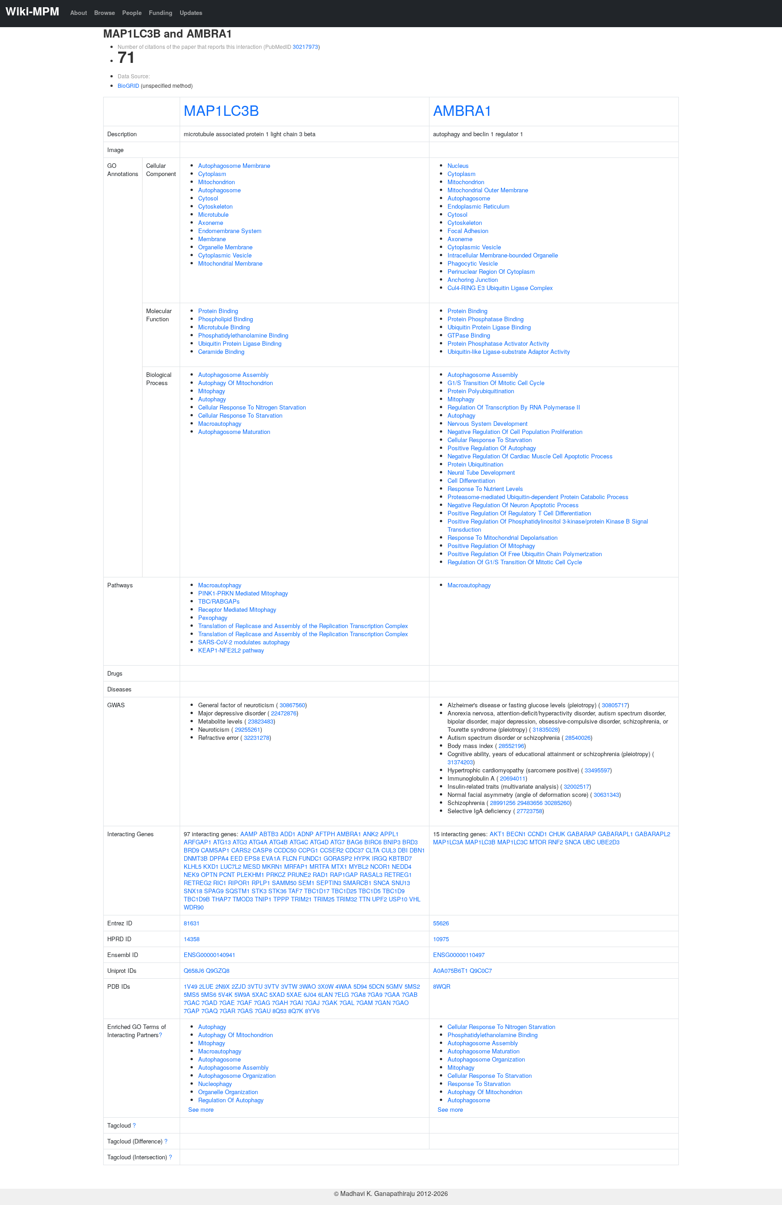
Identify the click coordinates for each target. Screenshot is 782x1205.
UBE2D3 (608, 842)
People (132, 12)
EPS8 (252, 858)
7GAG (262, 1002)
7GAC (192, 1002)
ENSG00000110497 (459, 954)
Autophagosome (219, 190)
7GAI (296, 1002)
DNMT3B (196, 858)
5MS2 (412, 986)
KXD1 (211, 866)
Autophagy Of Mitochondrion (235, 382)
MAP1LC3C (512, 842)
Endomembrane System (230, 230)
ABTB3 (268, 833)
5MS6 (208, 994)
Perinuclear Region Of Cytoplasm (491, 271)
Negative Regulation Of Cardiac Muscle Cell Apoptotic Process (530, 456)
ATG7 (337, 842)
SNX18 (193, 890)
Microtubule (213, 214)
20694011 (512, 778)
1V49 (190, 986)
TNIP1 (263, 899)
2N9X (222, 986)
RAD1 (320, 874)
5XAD (277, 994)
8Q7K (295, 1010)
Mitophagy (211, 390)
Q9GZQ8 (217, 970)
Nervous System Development (488, 423)
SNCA (381, 882)
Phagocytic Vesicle (473, 263)
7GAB (410, 994)
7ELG (341, 994)
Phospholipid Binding (225, 318)
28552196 (511, 745)
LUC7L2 (230, 866)
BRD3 (410, 842)
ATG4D (319, 842)
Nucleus (458, 165)
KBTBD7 (400, 858)
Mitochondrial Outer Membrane (488, 190)
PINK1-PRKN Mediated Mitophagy (243, 593)
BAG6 (354, 842)
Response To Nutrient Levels (485, 488)
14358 (192, 938)
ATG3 (240, 842)
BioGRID (128, 85)
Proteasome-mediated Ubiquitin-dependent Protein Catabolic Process (538, 496)
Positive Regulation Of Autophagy (492, 447)
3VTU (255, 986)
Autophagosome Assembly (233, 374)
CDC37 (354, 850)
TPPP (281, 899)
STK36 (277, 890)
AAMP (248, 833)
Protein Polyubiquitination (481, 390)
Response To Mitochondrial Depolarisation (503, 537)
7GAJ (312, 1002)
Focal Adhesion (468, 230)
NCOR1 (380, 866)
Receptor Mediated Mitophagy (237, 609)
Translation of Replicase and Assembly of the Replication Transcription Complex (303, 625)
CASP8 (262, 850)
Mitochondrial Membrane (230, 263)
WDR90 (194, 907)
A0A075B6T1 (450, 970)
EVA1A (271, 858)
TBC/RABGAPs (219, 601)
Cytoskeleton (215, 206)
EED (236, 858)
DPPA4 (219, 858)
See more (201, 1109)
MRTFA (319, 866)
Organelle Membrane (225, 247)
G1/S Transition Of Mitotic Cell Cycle (496, 382)
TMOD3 (243, 899)
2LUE (206, 986)
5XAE (294, 994)
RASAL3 (371, 874)
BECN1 (516, 833)
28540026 (578, 737)
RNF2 (555, 842)
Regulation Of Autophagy (231, 1099)
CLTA (373, 850)
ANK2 (370, 833)
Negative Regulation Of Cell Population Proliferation (515, 431)
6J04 (310, 994)
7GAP (192, 1010)
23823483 (260, 721)
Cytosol (208, 198)
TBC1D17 (316, 890)
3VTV (271, 986)
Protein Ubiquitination (475, 464)
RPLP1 (261, 882)
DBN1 (417, 850)
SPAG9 (214, 890)
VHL (414, 899)
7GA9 (374, 994)
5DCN (376, 986)
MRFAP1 (296, 866)
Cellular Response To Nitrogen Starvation (252, 407)
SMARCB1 (357, 882)
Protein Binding (218, 310)
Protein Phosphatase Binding (486, 318)
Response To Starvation (479, 1083)
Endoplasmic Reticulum (479, 206)
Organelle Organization (228, 1091)
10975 (441, 938)
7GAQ (209, 1010)
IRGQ (379, 858)
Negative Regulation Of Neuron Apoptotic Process (513, 504)
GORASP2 (338, 858)
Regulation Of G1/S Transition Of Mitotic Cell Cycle (515, 561)
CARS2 (241, 850)
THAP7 (221, 899)
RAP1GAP (344, 874)
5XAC (259, 994)
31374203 (460, 761)
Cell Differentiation (471, 480)
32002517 (576, 786)
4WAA (343, 986)
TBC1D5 (369, 890)
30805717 (614, 704)
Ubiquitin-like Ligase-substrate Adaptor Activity (509, 351)
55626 (441, 923)
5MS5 (191, 994)
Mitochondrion (216, 181)
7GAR (227, 1010)
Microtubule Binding (224, 327)
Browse (104, 12)
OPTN (209, 874)
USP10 (398, 899)
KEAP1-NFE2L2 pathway (231, 650)
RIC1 (219, 882)
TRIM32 (346, 899)
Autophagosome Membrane (234, 165)
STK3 (259, 890)
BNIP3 (392, 842)
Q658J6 (194, 970)
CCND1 (537, 833)
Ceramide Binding (221, 351)
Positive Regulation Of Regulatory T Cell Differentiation (519, 513)
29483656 (530, 802)
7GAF (244, 1002)
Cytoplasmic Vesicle (225, 255)
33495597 (597, 770)
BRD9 (191, 850)
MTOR (537, 842)
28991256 (502, 802)
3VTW (289, 986)
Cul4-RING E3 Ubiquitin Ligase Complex (500, 287)
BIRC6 (372, 842)
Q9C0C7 (481, 970)
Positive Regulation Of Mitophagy (491, 545)
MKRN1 (272, 866)
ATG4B (278, 842)
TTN (364, 899)
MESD (251, 866)
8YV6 (312, 1010)
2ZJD (239, 986)
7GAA (392, 994)
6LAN (325, 994)
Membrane (212, 238)
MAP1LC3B (221, 109)
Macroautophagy (220, 423)
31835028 (545, 729)
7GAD (209, 1002)
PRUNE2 (299, 874)
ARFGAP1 (197, 842)
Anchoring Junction (473, 279)
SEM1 (306, 882)
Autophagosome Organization (237, 1075)
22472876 (283, 713)
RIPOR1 (239, 882)
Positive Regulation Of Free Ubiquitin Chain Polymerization (525, 553)
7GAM (364, 1002)
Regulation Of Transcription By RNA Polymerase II (514, 407)
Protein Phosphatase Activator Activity (498, 343)
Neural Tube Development (481, 472)
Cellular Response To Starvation (240, 415)
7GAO (400, 1002)
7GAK (330, 1002)
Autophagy (212, 399)
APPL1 (389, 833)
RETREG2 (197, 882)
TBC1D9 (393, 890)
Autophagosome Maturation (234, 431)
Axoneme (210, 222)
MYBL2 (358, 866)
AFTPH (325, 833)
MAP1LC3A (448, 842)
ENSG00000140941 (209, 954)
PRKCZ (276, 874)
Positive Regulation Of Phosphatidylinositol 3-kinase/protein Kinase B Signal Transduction (548, 525)
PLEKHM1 (250, 874)
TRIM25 (324, 899)
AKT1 (497, 833)
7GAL (346, 1002)
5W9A (242, 994)
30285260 (557, 802)
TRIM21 (301, 899)
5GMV (394, 986)
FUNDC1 (310, 858)
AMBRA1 (462, 109)
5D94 (360, 986)
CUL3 (388, 850)
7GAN (383, 1002)
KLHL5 (192, 866)
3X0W (326, 986)
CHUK (557, 833)
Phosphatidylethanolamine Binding (243, 335)
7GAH (280, 1002)
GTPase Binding (469, 335)
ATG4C (299, 842)
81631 (192, 923)
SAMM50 (284, 882)
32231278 (256, 737)
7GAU (263, 1010)
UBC (589, 842)
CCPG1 (308, 850)
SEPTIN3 (328, 882)
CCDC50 (285, 850)
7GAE (227, 1002)
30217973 (305, 46)
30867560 (292, 704)
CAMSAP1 (215, 850)
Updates (191, 12)
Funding (160, 12)
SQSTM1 (237, 890)
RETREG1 (398, 874)
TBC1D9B (197, 899)
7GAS (245, 1010)
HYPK (362, 858)
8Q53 (279, 1010)
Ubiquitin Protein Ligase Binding (239, 343)
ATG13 (222, 842)
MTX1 (339, 866)
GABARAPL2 (652, 833)
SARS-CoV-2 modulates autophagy (244, 642)
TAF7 (295, 890)
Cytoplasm (212, 173)
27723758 (529, 810)
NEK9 (191, 874)
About (78, 12)
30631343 (606, 794)
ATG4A (258, 842)
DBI (403, 850)
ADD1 (288, 833)
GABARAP (581, 833)
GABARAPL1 (615, 833)
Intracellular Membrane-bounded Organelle (503, 255)
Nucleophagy (215, 1083)
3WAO (307, 986)
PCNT (227, 874)
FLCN (289, 858)
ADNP (305, 833)
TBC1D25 (344, 890)
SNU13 (400, 882)
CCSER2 (331, 850)
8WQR (441, 986)
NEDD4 (401, 866)
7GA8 (358, 994)
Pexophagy (213, 617)
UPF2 (379, 899)
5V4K (225, 994)
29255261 (247, 729)
